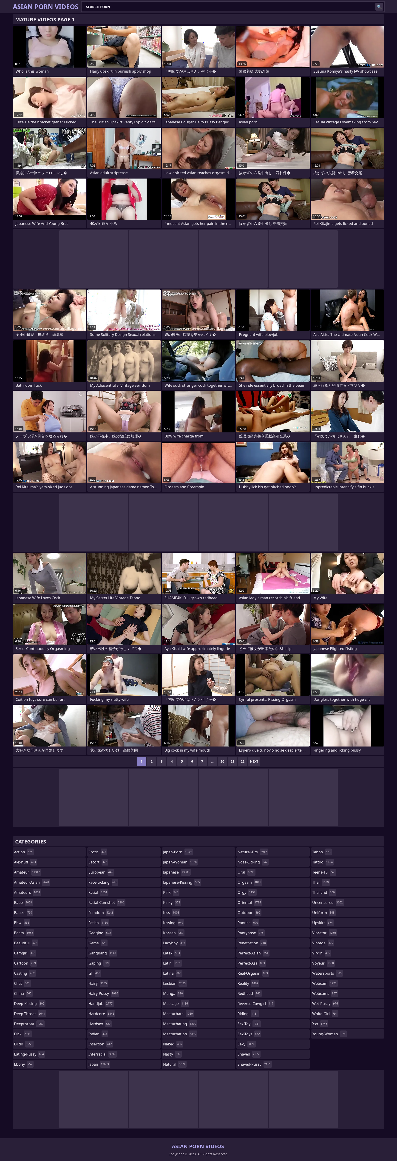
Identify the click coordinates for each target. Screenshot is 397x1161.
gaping (98, 963)
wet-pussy (325, 1003)
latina (172, 973)
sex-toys (249, 1033)
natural (174, 1064)
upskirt (322, 922)
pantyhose (251, 932)
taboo (321, 851)
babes (23, 912)
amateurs (27, 892)
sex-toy (249, 1023)
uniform (323, 912)
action (23, 851)
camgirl (24, 953)
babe (23, 902)
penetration (252, 942)
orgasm (249, 882)
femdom (100, 912)
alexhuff (25, 862)
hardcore (101, 1013)
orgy (246, 892)
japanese (176, 872)
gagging (99, 932)
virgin (321, 953)
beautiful (25, 942)
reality (248, 983)
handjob (100, 1003)
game (97, 942)
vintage (322, 942)
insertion (100, 1044)
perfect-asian (253, 953)
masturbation (179, 1033)
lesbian (174, 983)
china (22, 993)
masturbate (178, 1013)
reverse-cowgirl (255, 1003)
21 (232, 761)
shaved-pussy (254, 1064)
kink (170, 892)
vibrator (324, 932)
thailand (323, 892)
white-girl (324, 1013)
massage (175, 1003)
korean (173, 932)
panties (248, 922)
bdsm (23, 932)
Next (254, 761)
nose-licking (252, 862)
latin (172, 963)
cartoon (25, 963)
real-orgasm (253, 973)
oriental (249, 902)
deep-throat (29, 1013)
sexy (246, 1044)
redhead (249, 993)
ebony (23, 1064)
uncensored (327, 902)
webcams (324, 993)
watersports (327, 973)
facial (97, 892)
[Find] (379, 7)
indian (97, 1033)
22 (242, 761)
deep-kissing (29, 1003)
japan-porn (177, 851)
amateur (27, 872)
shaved (248, 1054)
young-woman (329, 1033)
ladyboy (174, 942)
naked (172, 1044)
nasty (172, 1054)
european (100, 872)
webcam (324, 983)
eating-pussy (29, 1054)
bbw (21, 922)
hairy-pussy (103, 993)
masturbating (179, 1023)
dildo (23, 1044)
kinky (171, 902)
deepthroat (28, 1023)
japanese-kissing (181, 882)
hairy (97, 983)
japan (98, 1064)
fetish (98, 922)
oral (246, 872)
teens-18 (323, 872)
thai (320, 882)
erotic (97, 851)
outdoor (249, 912)
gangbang (102, 953)
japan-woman (180, 862)
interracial (102, 1054)
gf (94, 973)
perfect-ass (251, 963)
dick (22, 1033)
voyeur (323, 963)
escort (97, 862)
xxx (319, 1023)
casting (24, 973)
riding (248, 1013)
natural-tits (252, 851)
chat (22, 983)
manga (173, 993)
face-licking (102, 882)
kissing (173, 922)
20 (222, 761)
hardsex (99, 1023)
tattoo (322, 862)
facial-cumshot (106, 902)
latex (171, 953)
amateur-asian (31, 882)
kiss (171, 912)
